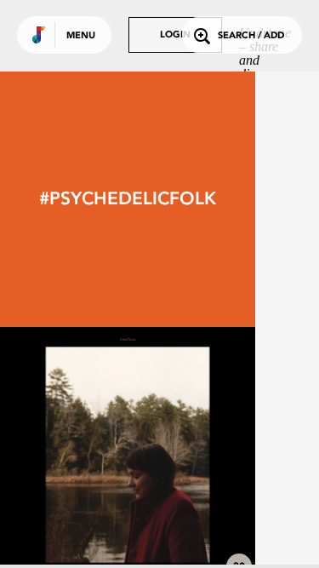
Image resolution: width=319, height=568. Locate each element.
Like (74, 454)
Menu (80, 36)
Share (180, 454)
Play (127, 454)
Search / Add (251, 36)
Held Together (127, 535)
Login (175, 35)
